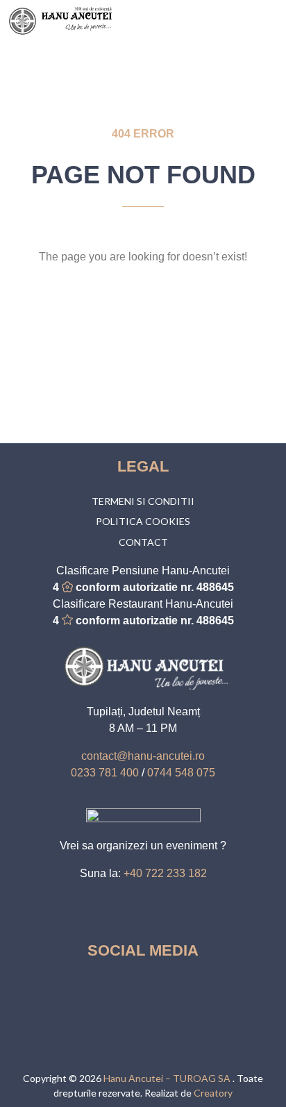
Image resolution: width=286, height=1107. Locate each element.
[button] (269, 21)
